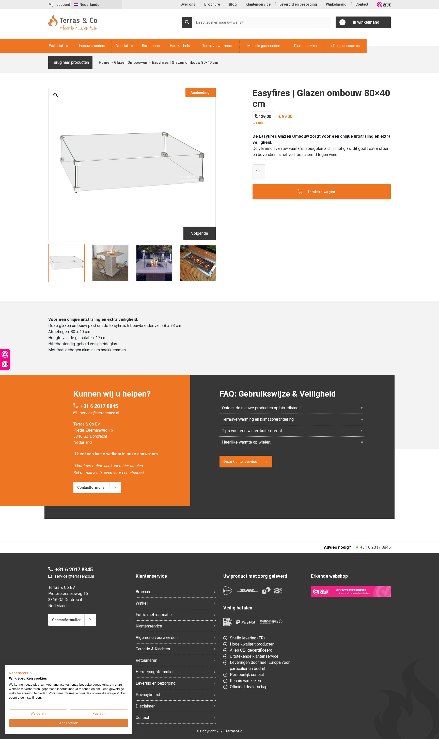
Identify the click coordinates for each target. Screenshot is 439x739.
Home (104, 62)
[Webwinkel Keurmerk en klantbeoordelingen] (384, 4)
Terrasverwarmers (217, 46)
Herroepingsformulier (155, 671)
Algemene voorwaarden (157, 637)
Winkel (142, 603)
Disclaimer (145, 706)
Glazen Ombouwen (130, 62)
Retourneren (146, 660)
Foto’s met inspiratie (154, 614)
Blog (233, 4)
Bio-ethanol (151, 46)
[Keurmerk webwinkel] (351, 591)
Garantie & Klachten (153, 649)
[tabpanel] (66, 263)
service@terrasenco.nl (99, 413)
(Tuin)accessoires (345, 46)
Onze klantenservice (240, 462)
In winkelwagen (321, 192)
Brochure (212, 4)
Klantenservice (258, 4)
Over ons (187, 4)
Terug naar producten (70, 62)
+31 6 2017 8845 (99, 406)
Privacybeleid (148, 694)
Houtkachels (180, 46)
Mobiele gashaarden (263, 46)
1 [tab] (132, 279)
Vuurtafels (124, 46)
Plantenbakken (306, 46)
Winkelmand (336, 4)
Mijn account (59, 5)
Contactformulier (91, 487)
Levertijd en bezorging (298, 4)
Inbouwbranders (92, 46)
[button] (21, 673)
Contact (361, 4)
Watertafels (58, 46)
